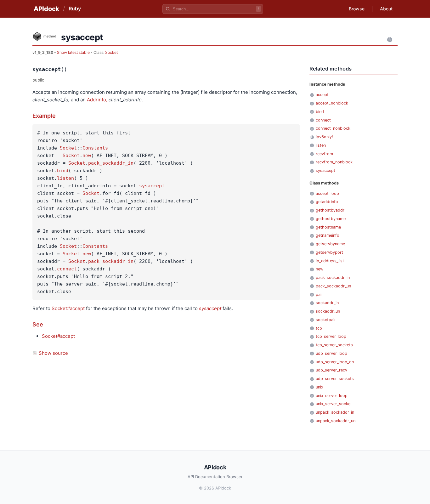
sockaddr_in (327, 302)
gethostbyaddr (330, 210)
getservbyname (330, 243)
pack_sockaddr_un (333, 286)
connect (67, 269)
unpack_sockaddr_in (335, 412)
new (86, 155)
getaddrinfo (327, 201)
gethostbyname (331, 218)
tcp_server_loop (331, 336)
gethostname (328, 227)
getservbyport (329, 252)
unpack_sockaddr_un (335, 420)
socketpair (326, 319)
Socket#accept (68, 308)
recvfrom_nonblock (334, 162)
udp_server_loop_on (335, 362)
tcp (319, 328)
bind (62, 170)
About (386, 8)
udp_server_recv (331, 370)
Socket (111, 52)
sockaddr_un (328, 311)
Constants (95, 148)
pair (319, 294)
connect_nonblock (333, 128)
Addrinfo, (97, 100)
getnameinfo (327, 235)
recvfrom (324, 153)
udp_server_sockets (335, 378)
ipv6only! (324, 136)
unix (319, 387)
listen (65, 178)
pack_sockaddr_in (110, 163)
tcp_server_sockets (334, 345)
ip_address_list (330, 260)
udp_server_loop (331, 353)
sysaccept (152, 186)
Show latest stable (74, 52)
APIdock (46, 9)
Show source (53, 353)
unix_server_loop (332, 395)
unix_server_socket (334, 403)
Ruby (75, 8)
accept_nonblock (332, 103)
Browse (357, 8)
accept (322, 94)
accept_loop (327, 193)
